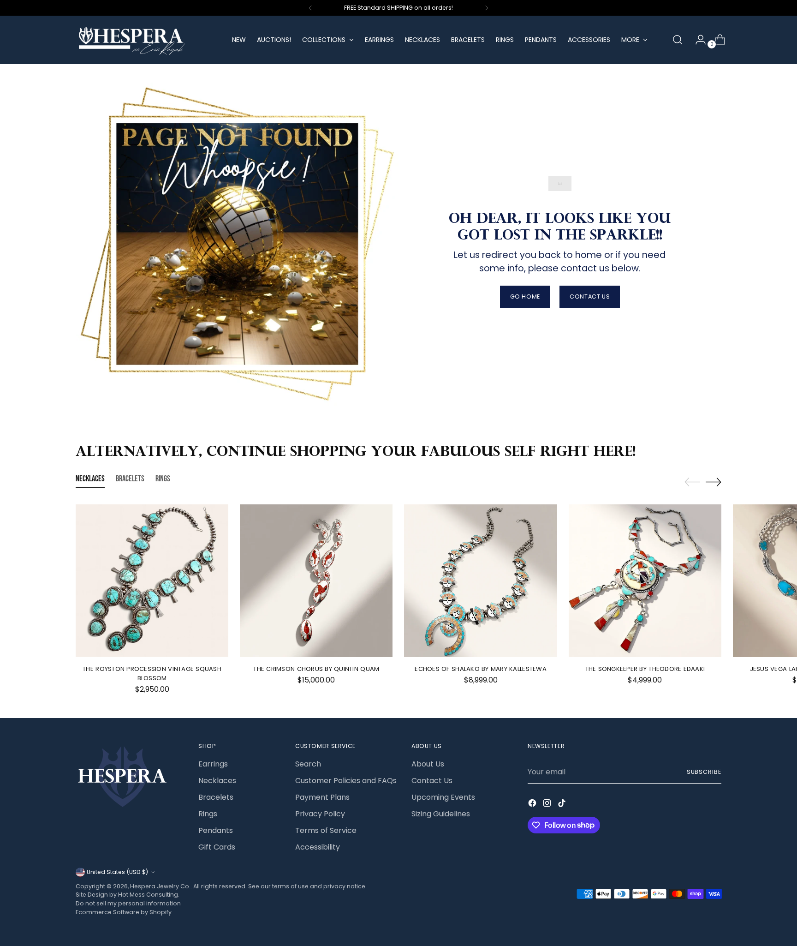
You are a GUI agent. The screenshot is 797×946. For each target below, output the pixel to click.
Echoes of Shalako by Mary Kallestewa (480, 669)
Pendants (215, 830)
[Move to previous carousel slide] (692, 482)
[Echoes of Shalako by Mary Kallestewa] (480, 580)
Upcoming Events (443, 797)
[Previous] (310, 8)
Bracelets (215, 797)
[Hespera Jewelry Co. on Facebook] (533, 804)
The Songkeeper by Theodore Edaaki (645, 669)
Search (308, 764)
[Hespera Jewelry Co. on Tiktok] (562, 804)
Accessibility (317, 847)
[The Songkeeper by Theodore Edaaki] (645, 580)
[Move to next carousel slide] (713, 482)
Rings (207, 813)
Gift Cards (216, 847)
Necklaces (217, 780)
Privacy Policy (320, 813)
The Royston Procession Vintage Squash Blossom (152, 674)
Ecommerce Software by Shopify (124, 912)
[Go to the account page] (697, 39)
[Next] (486, 8)
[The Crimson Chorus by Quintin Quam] (316, 580)
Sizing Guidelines (440, 813)
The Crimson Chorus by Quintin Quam (316, 669)
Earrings (213, 764)
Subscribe (704, 772)
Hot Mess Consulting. (148, 894)
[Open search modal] (677, 39)
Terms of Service (326, 830)
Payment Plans (322, 797)
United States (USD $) (117, 872)
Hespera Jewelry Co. (160, 886)
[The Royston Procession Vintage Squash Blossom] (152, 580)
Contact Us (431, 780)
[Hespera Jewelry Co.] (147, 40)
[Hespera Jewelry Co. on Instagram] (547, 804)
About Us (427, 764)
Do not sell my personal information (128, 903)
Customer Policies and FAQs (346, 780)
